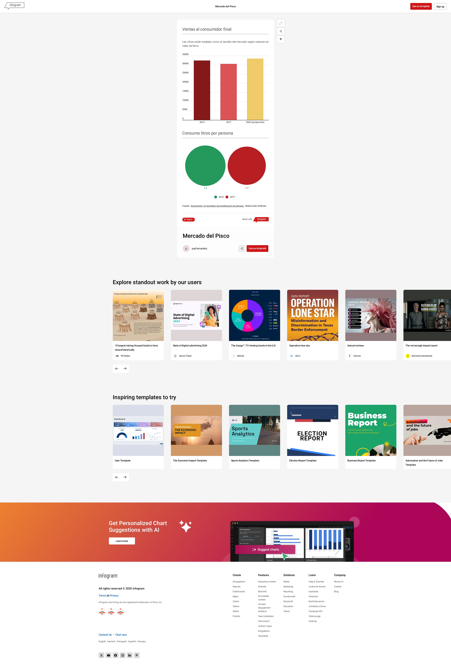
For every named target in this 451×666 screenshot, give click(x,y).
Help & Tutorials (316, 581)
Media (286, 581)
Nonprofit (288, 601)
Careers (337, 586)
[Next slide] (125, 368)
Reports (236, 586)
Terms (103, 595)
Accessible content (263, 598)
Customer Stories (317, 586)
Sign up (440, 6)
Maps (235, 596)
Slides (236, 611)
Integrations (264, 631)
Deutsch (111, 641)
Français (141, 641)
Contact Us (105, 634)
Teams (286, 611)
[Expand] (280, 23)
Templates (263, 636)
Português (121, 641)
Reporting (288, 591)
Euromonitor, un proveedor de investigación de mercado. (217, 206)
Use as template (421, 6)
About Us (338, 581)
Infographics (239, 581)
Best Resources (316, 601)
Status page (314, 616)
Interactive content (267, 581)
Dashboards (239, 591)
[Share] (280, 31)
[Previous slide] (116, 368)
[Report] (280, 39)
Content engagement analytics (264, 608)
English (102, 641)
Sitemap (313, 621)
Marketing (288, 586)
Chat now (121, 634)
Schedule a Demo (317, 606)
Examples (313, 591)
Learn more (122, 541)
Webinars (313, 596)
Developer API (315, 611)
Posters (236, 616)
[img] (202, 90)
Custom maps (265, 626)
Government (289, 596)
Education (288, 606)
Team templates (266, 616)
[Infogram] (14, 6)
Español (132, 641)
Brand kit (262, 591)
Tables (236, 606)
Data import (264, 621)
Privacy (114, 595)
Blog (336, 591)
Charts (236, 601)
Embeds (262, 586)
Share (189, 219)
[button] (220, 197)
